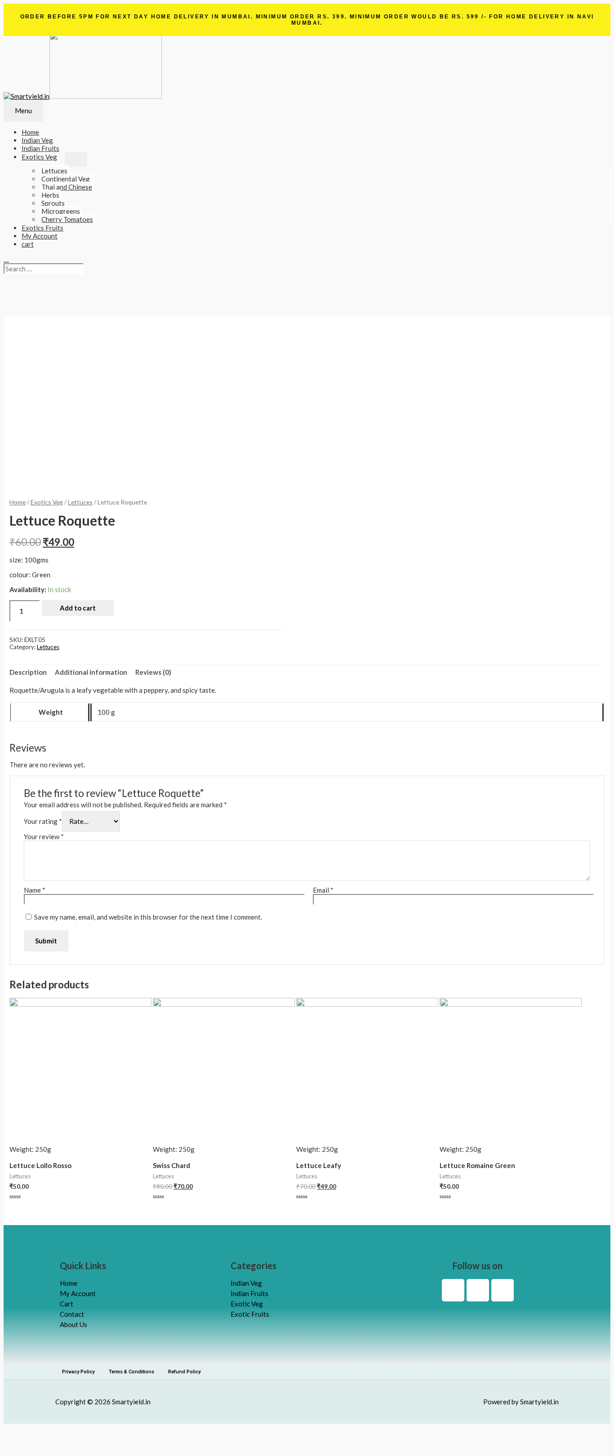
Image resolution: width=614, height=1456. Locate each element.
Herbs (50, 195)
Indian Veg (37, 140)
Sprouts (53, 203)
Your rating (43, 821)
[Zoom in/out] (86, 1431)
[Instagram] (478, 1290)
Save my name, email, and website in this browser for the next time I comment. (148, 917)
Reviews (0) (153, 672)
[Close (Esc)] (15, 1431)
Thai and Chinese (66, 187)
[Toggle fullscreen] (62, 1431)
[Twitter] (502, 1290)
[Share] (38, 1431)
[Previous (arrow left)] (15, 1445)
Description (28, 672)
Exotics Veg (39, 157)
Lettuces (54, 171)
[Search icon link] (6, 259)
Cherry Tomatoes (67, 219)
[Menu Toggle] (76, 159)
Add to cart (78, 608)
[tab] (28, 671)
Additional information (91, 672)
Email (323, 890)
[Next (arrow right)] (38, 1445)
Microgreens (60, 211)
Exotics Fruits (42, 228)
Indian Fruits (40, 148)
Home (17, 502)
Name (34, 890)
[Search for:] (44, 269)
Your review (44, 836)
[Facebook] (453, 1290)
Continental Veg (65, 179)
